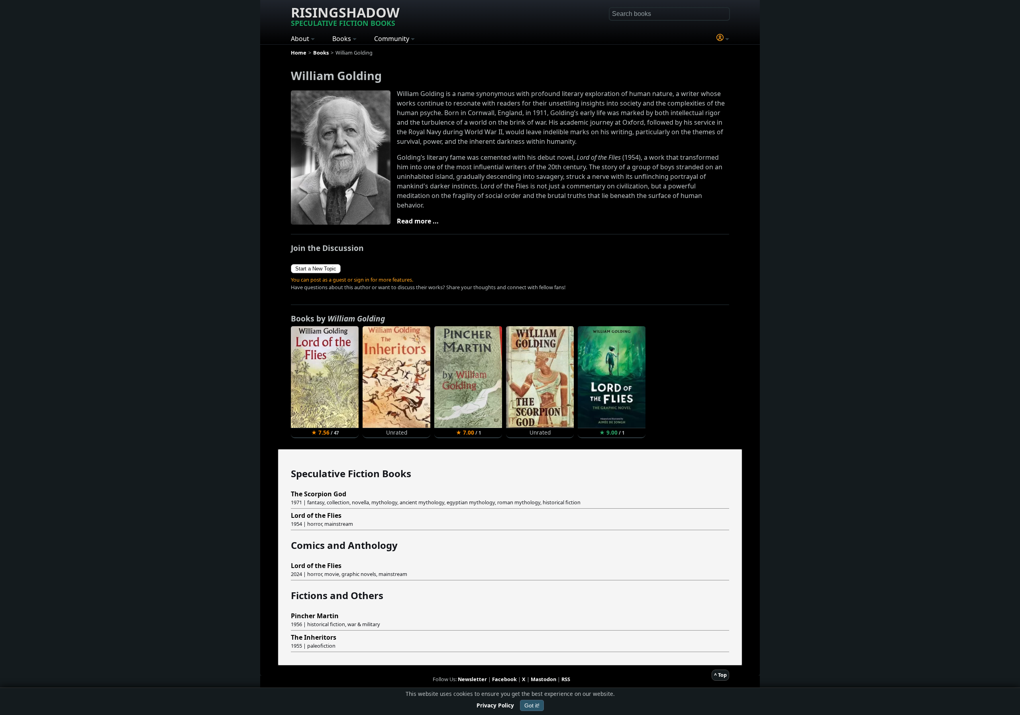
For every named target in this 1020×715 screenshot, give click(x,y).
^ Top (720, 674)
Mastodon (543, 679)
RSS (565, 679)
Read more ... (418, 221)
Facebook (504, 679)
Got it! (531, 705)
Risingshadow (345, 15)
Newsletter (472, 679)
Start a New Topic (315, 269)
